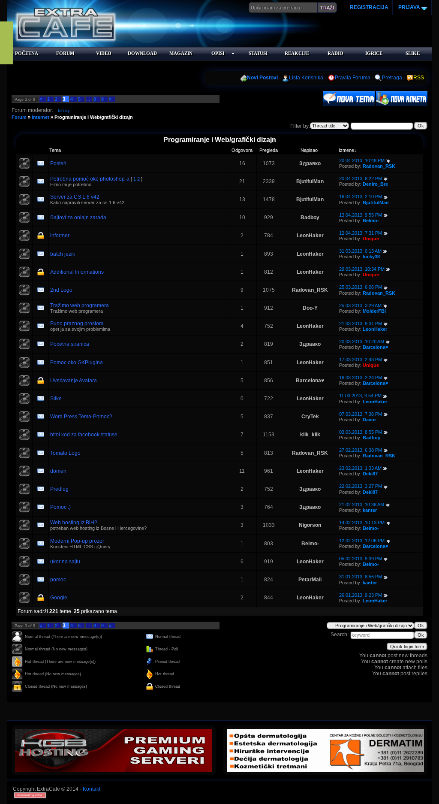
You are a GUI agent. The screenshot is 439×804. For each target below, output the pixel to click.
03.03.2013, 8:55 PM (360, 432)
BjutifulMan (310, 181)
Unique (371, 238)
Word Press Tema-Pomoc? (81, 417)
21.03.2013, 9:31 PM (360, 323)
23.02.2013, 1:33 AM (360, 468)
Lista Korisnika (306, 78)
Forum (19, 117)
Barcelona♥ (375, 347)
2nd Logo (61, 290)
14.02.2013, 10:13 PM (362, 522)
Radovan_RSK (379, 166)
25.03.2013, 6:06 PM (360, 287)
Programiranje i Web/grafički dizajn (93, 117)
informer (59, 236)
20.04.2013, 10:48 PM (362, 160)
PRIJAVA (408, 7)
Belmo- (371, 220)
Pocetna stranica (69, 344)
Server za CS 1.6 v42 (74, 197)
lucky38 (371, 256)
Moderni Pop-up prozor (77, 541)
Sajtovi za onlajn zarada (78, 218)
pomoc (58, 580)
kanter (370, 510)
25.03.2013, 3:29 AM (360, 305)
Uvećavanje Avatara (73, 381)
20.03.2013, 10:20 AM (361, 341)
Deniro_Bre (375, 184)
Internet (40, 117)
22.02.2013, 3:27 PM (360, 486)
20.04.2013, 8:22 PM (360, 178)
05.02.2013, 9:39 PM (360, 558)
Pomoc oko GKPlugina (76, 363)
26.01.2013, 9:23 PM (360, 595)
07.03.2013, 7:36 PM (360, 414)
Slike (56, 399)
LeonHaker (310, 236)
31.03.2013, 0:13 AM (360, 251)
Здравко (310, 163)
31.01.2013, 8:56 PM (360, 576)
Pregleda (268, 150)
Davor (369, 419)
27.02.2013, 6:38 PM (360, 450)
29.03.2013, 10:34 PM (362, 269)
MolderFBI (374, 311)
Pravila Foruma (352, 78)
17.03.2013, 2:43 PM (360, 359)
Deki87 (370, 473)
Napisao (309, 150)
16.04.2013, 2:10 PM (360, 196)
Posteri (58, 163)
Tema (55, 150)
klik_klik (310, 435)
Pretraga (392, 78)
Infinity (64, 111)
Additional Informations (77, 272)
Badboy (310, 218)
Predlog (59, 489)
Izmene (346, 150)
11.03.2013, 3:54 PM (360, 395)
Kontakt (91, 789)
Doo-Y (310, 308)
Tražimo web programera (79, 305)
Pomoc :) (60, 507)
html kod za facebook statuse (83, 435)
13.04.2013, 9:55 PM (360, 215)
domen (58, 471)
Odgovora (242, 150)
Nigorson (310, 525)
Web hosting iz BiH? (73, 523)
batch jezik (62, 254)
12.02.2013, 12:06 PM (362, 540)
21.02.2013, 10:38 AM (361, 504)
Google (58, 598)
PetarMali (310, 580)
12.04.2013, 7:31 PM (360, 233)
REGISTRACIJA (369, 7)
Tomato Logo (65, 453)
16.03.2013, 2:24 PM (360, 377)
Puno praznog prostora (77, 323)
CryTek (310, 417)
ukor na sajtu (65, 562)
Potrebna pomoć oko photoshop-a (89, 179)
